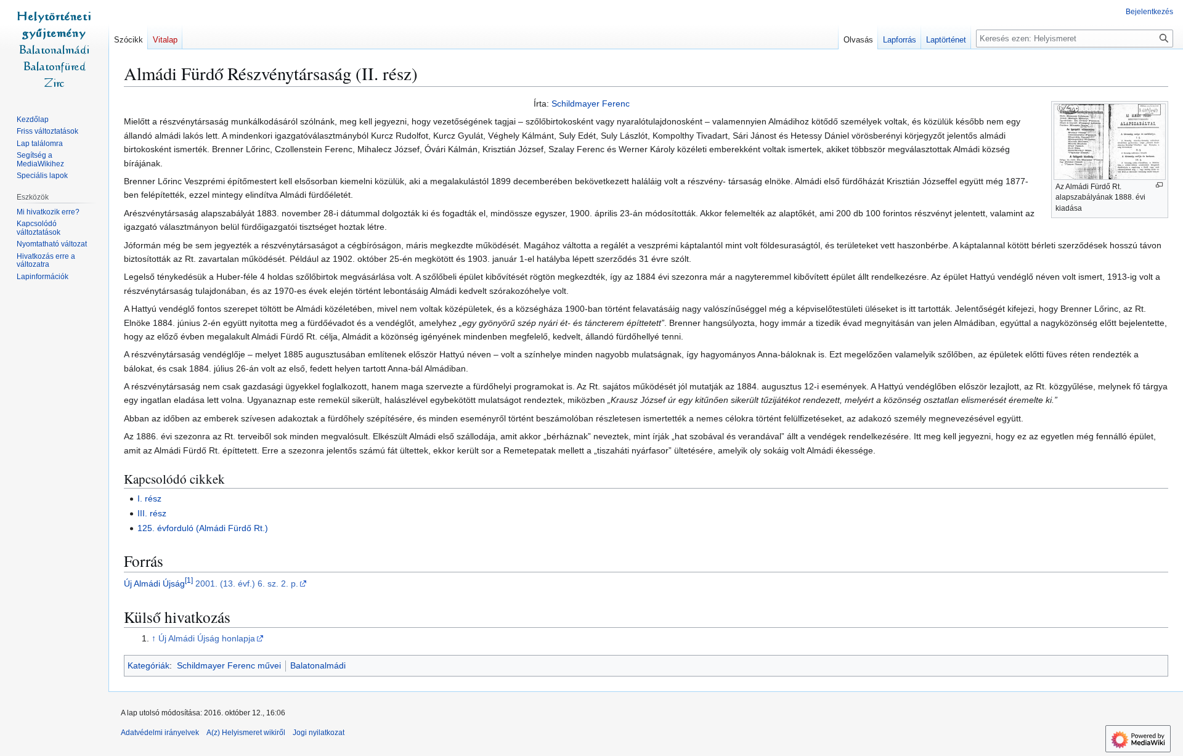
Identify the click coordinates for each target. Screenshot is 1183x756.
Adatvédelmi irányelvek (160, 732)
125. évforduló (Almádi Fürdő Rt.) (202, 528)
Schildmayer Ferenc (590, 103)
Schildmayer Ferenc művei (229, 665)
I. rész (149, 498)
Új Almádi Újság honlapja (206, 638)
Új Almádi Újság (154, 583)
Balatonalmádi (318, 665)
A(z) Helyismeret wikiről (245, 732)
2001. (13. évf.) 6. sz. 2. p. (246, 583)
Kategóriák (148, 665)
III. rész (151, 513)
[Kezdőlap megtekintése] (54, 49)
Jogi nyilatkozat (318, 732)
